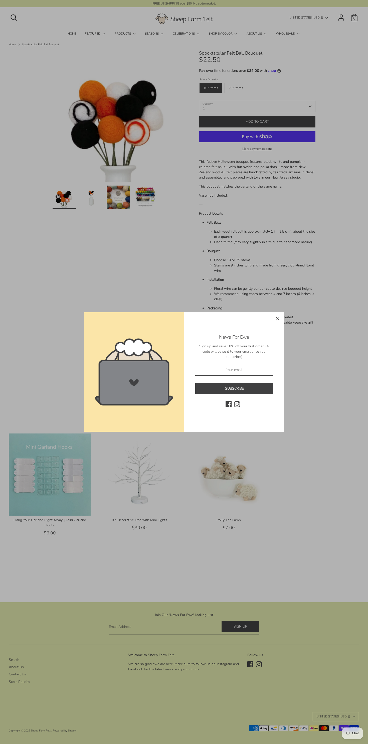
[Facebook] (229, 404)
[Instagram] (237, 404)
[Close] (277, 318)
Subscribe (234, 388)
